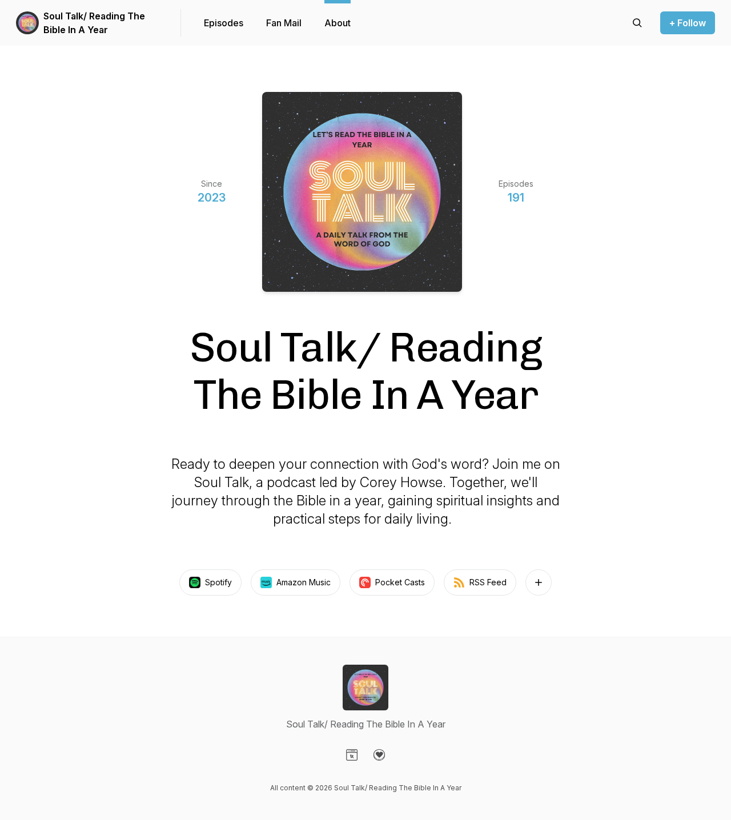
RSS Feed (488, 582)
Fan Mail (284, 23)
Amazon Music (303, 582)
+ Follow (687, 23)
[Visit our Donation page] (379, 755)
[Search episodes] (637, 23)
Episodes (223, 23)
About (337, 23)
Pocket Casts (400, 582)
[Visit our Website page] (352, 755)
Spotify (218, 582)
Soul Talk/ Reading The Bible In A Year (94, 22)
